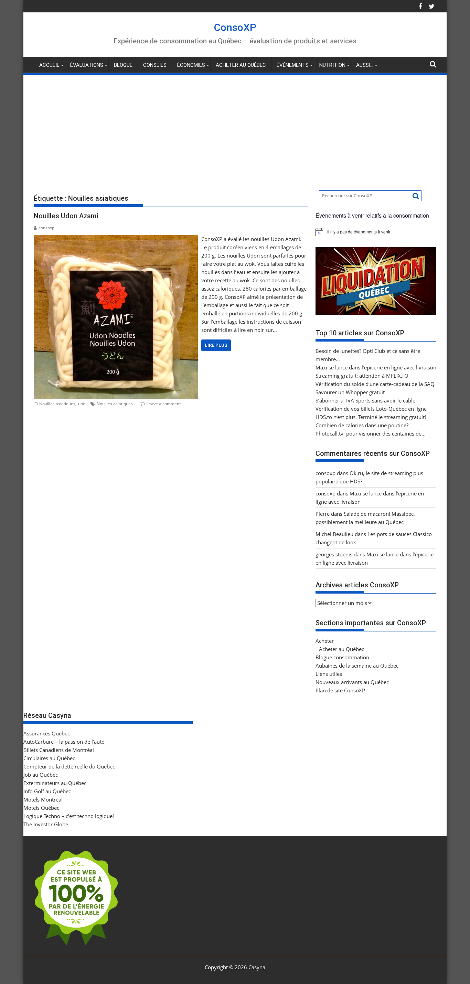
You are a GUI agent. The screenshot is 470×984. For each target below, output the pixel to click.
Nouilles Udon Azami (66, 216)
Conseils (155, 65)
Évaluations (86, 65)
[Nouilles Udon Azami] (116, 238)
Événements (293, 65)
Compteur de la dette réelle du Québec (69, 766)
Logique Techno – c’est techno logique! (68, 816)
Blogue (123, 65)
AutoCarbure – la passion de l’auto (64, 741)
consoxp (46, 228)
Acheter (325, 640)
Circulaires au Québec (49, 758)
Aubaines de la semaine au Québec (357, 665)
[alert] (376, 232)
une (81, 404)
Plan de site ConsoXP (340, 690)
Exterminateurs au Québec (54, 782)
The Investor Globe (45, 824)
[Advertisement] (235, 127)
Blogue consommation (342, 657)
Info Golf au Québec (47, 791)
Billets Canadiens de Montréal (58, 749)
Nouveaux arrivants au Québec (352, 682)
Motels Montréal (43, 799)
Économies (191, 65)
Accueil (49, 65)
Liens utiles (329, 673)
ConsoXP (235, 27)
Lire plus (216, 345)
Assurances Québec (46, 733)
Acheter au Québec (241, 65)
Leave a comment (164, 404)
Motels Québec (41, 807)
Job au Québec (40, 774)
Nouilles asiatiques (57, 404)
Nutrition (332, 65)
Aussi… (364, 65)
